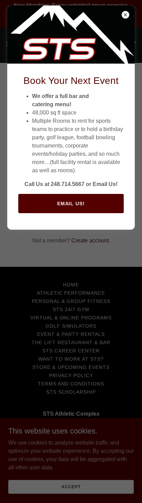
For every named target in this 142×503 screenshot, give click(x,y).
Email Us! (71, 203)
